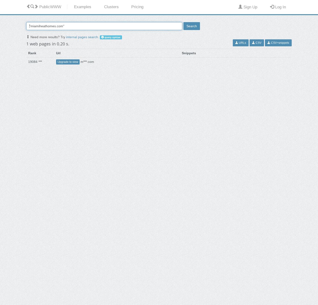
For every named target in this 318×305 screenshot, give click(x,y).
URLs (242, 42)
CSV (258, 42)
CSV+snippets (279, 42)
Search (191, 26)
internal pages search (82, 37)
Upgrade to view (68, 62)
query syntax (112, 37)
